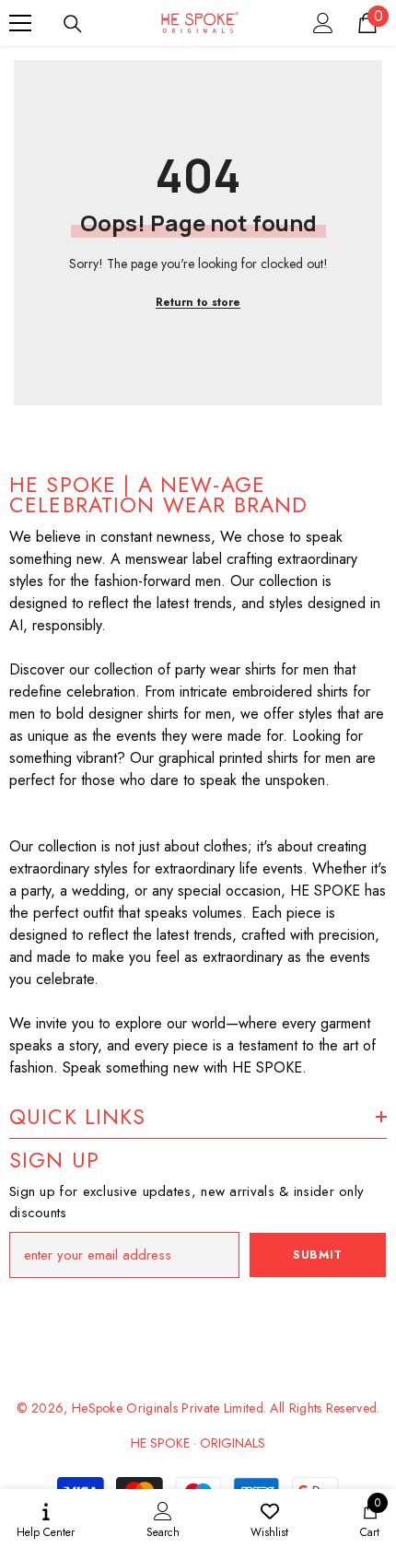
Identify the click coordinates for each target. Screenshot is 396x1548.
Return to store (198, 302)
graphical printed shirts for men (254, 757)
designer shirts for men (159, 713)
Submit (318, 1254)
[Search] (73, 24)
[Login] (323, 23)
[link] (163, 1518)
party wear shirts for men (252, 669)
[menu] (20, 23)
